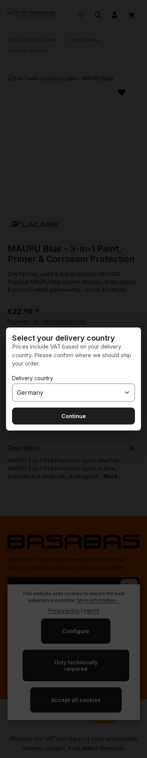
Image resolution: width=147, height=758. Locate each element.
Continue (73, 416)
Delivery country (32, 378)
